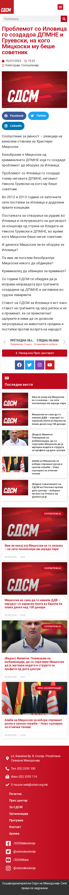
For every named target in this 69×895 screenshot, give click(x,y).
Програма (16, 820)
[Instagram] (39, 365)
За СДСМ (15, 807)
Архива (14, 833)
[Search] (64, 19)
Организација (18, 813)
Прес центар (18, 800)
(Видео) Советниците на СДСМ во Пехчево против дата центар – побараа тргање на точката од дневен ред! (47, 490)
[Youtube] (49, 365)
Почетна (15, 794)
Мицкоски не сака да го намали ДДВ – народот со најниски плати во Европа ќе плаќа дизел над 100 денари (33, 603)
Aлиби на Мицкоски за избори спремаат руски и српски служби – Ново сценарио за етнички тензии (47, 467)
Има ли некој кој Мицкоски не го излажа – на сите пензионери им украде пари (49, 400)
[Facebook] (19, 365)
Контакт (15, 827)
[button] (60, 7)
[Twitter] (29, 365)
